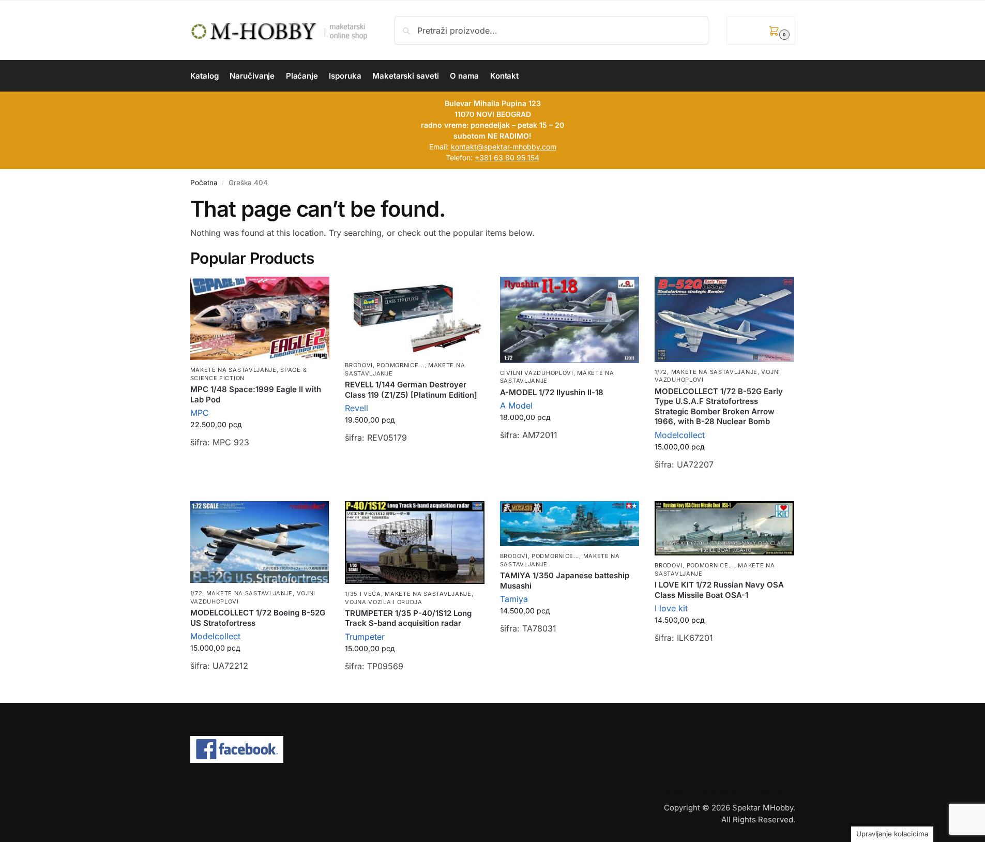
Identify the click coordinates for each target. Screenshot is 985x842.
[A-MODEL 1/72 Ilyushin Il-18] (570, 320)
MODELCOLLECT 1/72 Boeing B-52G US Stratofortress (257, 618)
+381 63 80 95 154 (507, 157)
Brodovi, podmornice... (384, 365)
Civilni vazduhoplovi (536, 373)
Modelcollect (680, 435)
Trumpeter (365, 637)
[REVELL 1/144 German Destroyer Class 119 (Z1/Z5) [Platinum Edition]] (414, 316)
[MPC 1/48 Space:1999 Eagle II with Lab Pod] (260, 318)
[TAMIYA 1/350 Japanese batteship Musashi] (570, 523)
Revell (356, 408)
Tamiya (514, 599)
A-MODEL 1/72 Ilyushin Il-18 (551, 392)
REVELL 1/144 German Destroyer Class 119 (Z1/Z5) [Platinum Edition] (411, 390)
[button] (760, 30)
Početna (204, 182)
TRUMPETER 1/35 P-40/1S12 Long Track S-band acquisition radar (408, 618)
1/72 (661, 371)
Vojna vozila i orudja (383, 602)
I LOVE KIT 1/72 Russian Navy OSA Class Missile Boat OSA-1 (719, 590)
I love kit (671, 608)
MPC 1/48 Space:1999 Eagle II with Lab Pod (255, 394)
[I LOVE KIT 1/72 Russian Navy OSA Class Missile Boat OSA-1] (724, 528)
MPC (199, 413)
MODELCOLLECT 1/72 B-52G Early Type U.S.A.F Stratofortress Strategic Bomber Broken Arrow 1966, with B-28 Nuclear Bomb (719, 406)
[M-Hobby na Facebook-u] (492, 749)
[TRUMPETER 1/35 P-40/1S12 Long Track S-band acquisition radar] (414, 542)
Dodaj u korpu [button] (259, 468)
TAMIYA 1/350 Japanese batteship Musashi (564, 580)
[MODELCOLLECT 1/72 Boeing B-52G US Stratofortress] (260, 542)
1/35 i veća (363, 593)
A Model (516, 405)
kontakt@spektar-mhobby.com (503, 146)
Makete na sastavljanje (233, 369)
